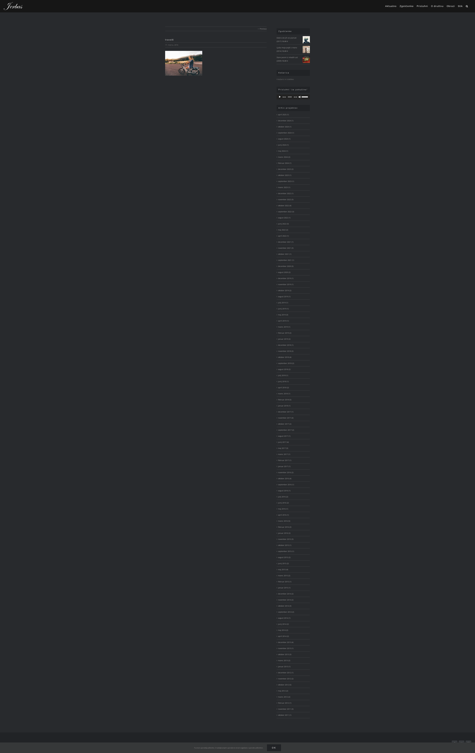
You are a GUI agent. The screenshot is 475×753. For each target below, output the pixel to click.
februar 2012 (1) (284, 703)
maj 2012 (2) (283, 691)
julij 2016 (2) (283, 497)
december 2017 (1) (285, 412)
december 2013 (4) (285, 642)
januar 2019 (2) (284, 339)
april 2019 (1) (283, 321)
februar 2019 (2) (284, 333)
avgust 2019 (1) (284, 296)
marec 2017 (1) (284, 454)
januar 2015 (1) (284, 588)
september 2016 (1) (286, 484)
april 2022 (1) (283, 236)
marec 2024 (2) (284, 157)
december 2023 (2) (285, 169)
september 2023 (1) (286, 181)
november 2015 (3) (285, 539)
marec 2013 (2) (284, 660)
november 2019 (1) (285, 284)
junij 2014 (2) (283, 624)
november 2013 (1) (285, 648)
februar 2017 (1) (284, 460)
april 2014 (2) (283, 636)
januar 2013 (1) (284, 666)
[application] (293, 96)
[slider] (305, 96)
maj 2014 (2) (283, 630)
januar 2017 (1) (284, 466)
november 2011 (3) (285, 709)
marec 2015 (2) (284, 575)
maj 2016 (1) (283, 509)
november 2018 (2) (285, 351)
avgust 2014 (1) (284, 618)
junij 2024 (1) (283, 145)
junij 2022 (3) (283, 224)
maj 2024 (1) (283, 151)
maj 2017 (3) (283, 448)
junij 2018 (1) (283, 381)
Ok (274, 747)
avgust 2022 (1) (284, 218)
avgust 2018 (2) (284, 369)
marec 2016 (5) (284, 521)
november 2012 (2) (285, 678)
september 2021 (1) (286, 260)
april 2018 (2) (283, 387)
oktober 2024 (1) (284, 127)
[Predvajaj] (280, 97)
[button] (467, 6)
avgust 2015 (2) (284, 557)
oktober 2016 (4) (284, 478)
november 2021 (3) (285, 248)
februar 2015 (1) (284, 581)
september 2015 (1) (286, 551)
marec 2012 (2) (284, 697)
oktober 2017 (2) (284, 424)
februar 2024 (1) (284, 163)
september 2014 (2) (286, 612)
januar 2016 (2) (284, 533)
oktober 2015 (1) (284, 545)
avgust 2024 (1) (284, 139)
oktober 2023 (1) (284, 175)
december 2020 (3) (285, 266)
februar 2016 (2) (284, 527)
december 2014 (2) (285, 594)
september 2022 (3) (286, 211)
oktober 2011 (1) (284, 715)
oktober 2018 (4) (284, 357)
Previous (263, 29)
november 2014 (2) (285, 600)
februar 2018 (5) (284, 399)
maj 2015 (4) (283, 569)
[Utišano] (299, 97)
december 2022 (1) (285, 193)
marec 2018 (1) (284, 393)
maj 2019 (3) (283, 315)
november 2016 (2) (285, 472)
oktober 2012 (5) (284, 685)
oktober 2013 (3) (284, 654)
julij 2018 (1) (283, 375)
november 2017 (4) (285, 418)
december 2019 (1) (285, 278)
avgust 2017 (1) (284, 436)
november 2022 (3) (285, 199)
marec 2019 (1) (284, 327)
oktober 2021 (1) (284, 254)
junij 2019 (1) (283, 308)
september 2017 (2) (286, 430)
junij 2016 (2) (283, 503)
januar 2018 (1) (284, 406)
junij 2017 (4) (283, 442)
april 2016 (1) (283, 515)
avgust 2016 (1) (284, 490)
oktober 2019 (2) (284, 290)
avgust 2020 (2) (284, 272)
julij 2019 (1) (283, 302)
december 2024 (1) (285, 120)
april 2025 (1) (283, 114)
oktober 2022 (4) (284, 205)
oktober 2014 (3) (284, 606)
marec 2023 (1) (284, 187)
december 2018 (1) (285, 345)
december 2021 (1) (285, 242)
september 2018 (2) (286, 363)
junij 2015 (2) (283, 563)
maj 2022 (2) (283, 230)
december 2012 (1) (285, 672)
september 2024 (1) (286, 133)
